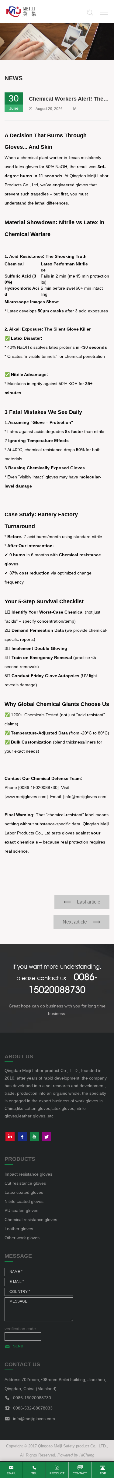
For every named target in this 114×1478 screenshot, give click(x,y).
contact (80, 1473)
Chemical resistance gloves (31, 1219)
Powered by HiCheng (75, 1455)
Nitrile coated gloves (24, 1201)
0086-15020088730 (32, 1397)
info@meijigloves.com (34, 1418)
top (103, 1473)
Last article (88, 901)
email (11, 1473)
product (57, 1473)
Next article (75, 921)
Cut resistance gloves (25, 1183)
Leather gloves (19, 1228)
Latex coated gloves (24, 1192)
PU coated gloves (21, 1210)
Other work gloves (22, 1237)
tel (34, 1473)
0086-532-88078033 (33, 1408)
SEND (18, 1346)
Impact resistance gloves (28, 1174)
